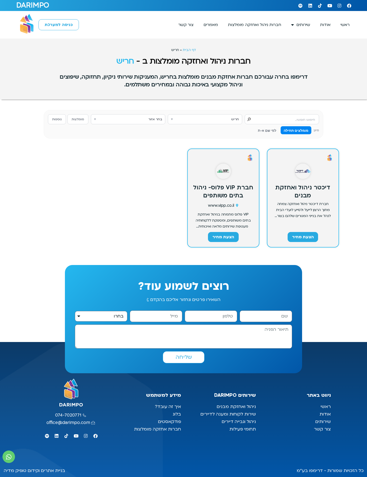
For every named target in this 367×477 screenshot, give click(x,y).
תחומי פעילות (242, 429)
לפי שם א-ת (267, 130)
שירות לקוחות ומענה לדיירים (228, 414)
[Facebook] (349, 5)
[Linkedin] (310, 5)
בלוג (176, 414)
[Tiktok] (320, 5)
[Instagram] (339, 5)
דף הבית (189, 50)
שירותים (303, 25)
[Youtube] (329, 5)
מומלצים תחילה (296, 130)
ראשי (345, 25)
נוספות (57, 119)
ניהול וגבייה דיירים (239, 421)
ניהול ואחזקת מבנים (236, 407)
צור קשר (185, 25)
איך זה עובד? (168, 407)
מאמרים (210, 25)
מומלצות (78, 119)
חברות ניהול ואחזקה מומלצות (254, 25)
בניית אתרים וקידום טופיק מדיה (34, 471)
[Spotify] (300, 5)
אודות (325, 25)
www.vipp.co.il (221, 205)
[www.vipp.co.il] (237, 205)
